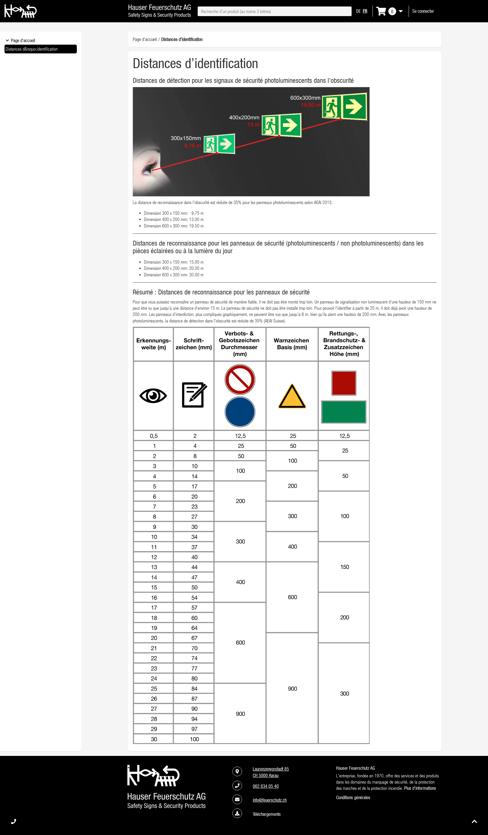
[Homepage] (21, 16)
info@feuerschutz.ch (270, 800)
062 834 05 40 (266, 786)
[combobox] (274, 11)
